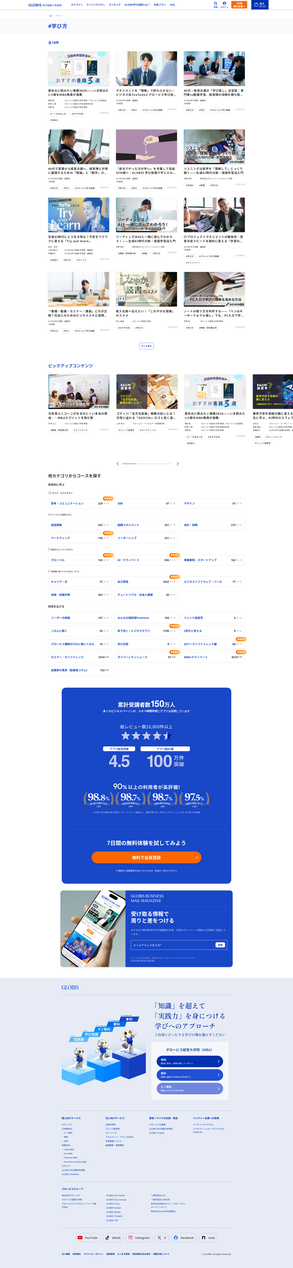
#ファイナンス (80, 430)
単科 (176, 1074)
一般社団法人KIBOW (160, 1199)
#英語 (202, 185)
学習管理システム (113, 1141)
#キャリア (81, 260)
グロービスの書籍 (157, 1124)
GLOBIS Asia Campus (116, 1199)
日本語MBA (67, 1128)
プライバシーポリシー (93, 1254)
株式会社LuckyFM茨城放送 (163, 1211)
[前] (117, 463)
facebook (187, 1237)
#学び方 (122, 110)
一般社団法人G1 (158, 1195)
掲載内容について (161, 1254)
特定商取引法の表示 (141, 1254)
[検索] (216, 4)
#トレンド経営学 (126, 430)
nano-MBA (69, 1149)
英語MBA (66, 1145)
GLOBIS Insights (156, 1132)
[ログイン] (224, 4)
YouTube (91, 1237)
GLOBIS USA (112, 1220)
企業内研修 (110, 1124)
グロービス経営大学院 (72, 1199)
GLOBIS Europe (113, 1207)
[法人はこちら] (260, 4)
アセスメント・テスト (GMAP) (119, 1136)
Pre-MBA (68, 1153)
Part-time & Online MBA (75, 1161)
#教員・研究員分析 (127, 253)
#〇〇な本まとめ (58, 113)
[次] (176, 463)
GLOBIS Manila (113, 1212)
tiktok (116, 1237)
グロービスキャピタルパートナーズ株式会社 (79, 1205)
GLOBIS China (113, 1203)
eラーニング (111, 1132)
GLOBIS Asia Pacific (115, 1195)
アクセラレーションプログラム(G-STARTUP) (208, 1130)
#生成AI (54, 120)
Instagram (142, 1237)
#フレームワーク (274, 436)
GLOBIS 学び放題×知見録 (73, 1170)
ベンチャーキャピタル (203, 1124)
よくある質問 (123, 1254)
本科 (177, 1061)
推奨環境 (110, 1254)
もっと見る (146, 345)
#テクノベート (193, 262)
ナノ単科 (172, 1088)
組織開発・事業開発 (114, 1145)
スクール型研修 (112, 1128)
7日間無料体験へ (239, 5)
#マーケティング (148, 430)
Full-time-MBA (70, 1157)
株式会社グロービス (71, 1195)
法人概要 (66, 1254)
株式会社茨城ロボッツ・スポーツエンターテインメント (168, 1205)
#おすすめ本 (77, 113)
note (211, 1237)
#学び (134, 110)
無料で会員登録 (146, 857)
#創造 (257, 436)
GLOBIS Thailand (114, 1216)
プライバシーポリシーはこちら (143, 960)
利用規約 (77, 1254)
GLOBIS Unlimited (70, 1174)
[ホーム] (51, 16)
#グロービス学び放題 (152, 110)
